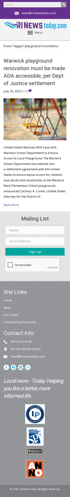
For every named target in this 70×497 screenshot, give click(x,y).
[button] (35, 252)
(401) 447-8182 (21, 341)
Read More (11, 205)
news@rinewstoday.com (39, 13)
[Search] (63, 4)
